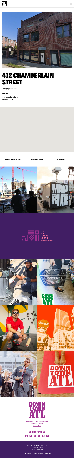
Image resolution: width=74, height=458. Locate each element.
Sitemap (48, 453)
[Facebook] (26, 436)
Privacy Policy (38, 453)
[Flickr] (43, 436)
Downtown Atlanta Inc (39, 445)
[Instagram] (35, 436)
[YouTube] (47, 436)
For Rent (13, 88)
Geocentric (39, 450)
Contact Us (37, 426)
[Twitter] (30, 436)
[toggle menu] (71, 3)
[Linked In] (39, 436)
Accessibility (28, 453)
